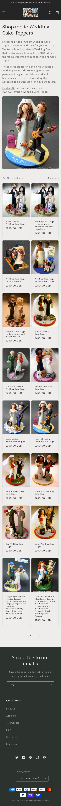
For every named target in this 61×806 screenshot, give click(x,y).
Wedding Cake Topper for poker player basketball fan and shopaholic (45, 225)
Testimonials (12, 723)
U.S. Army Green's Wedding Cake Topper (16, 387)
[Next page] (39, 635)
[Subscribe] (51, 685)
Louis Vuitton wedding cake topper (15, 440)
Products (10, 709)
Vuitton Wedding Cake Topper (43, 332)
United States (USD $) (29, 778)
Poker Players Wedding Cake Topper (16, 222)
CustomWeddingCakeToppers (26, 800)
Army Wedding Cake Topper (44, 545)
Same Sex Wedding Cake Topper (44, 387)
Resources (11, 744)
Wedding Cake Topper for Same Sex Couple (45, 280)
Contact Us (8, 88)
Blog (8, 730)
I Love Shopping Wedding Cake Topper (45, 440)
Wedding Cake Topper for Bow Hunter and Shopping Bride (16, 334)
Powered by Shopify (42, 800)
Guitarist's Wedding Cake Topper (44, 492)
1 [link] (22, 635)
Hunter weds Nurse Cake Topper (15, 492)
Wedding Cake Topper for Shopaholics (16, 280)
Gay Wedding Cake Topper (14, 545)
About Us (11, 716)
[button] (3, 12)
